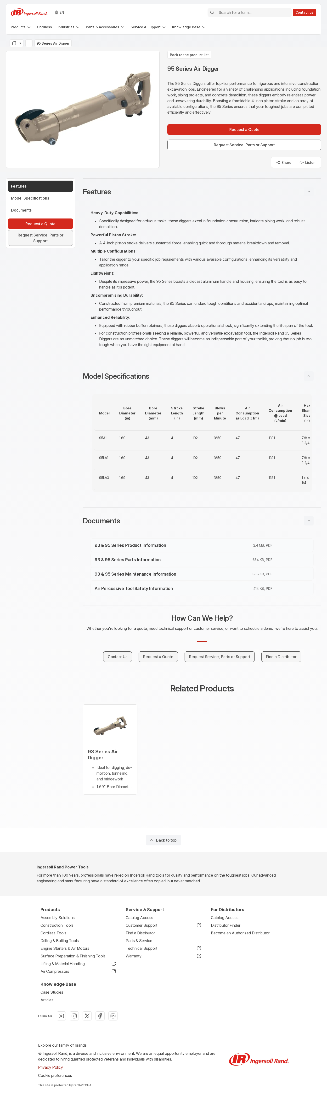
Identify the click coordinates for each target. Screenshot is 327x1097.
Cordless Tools (53, 933)
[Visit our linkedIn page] (113, 1015)
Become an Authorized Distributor (240, 933)
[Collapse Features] (309, 191)
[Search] (212, 12)
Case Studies (51, 992)
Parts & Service (139, 940)
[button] (202, 192)
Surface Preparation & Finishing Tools (73, 956)
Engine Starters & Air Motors (64, 948)
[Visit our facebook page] (100, 1015)
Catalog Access (139, 917)
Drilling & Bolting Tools (59, 940)
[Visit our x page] (87, 1015)
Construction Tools (56, 925)
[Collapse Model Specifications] (309, 376)
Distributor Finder (225, 925)
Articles (46, 999)
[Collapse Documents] (309, 520)
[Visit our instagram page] (74, 1015)
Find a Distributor (140, 933)
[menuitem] (21, 26)
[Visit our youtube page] (61, 1015)
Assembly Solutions (57, 917)
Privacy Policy (50, 1067)
